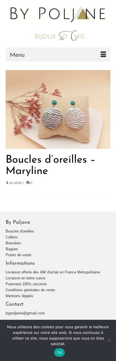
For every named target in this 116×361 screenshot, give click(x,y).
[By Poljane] (58, 23)
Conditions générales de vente (30, 290)
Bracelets (13, 243)
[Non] (109, 340)
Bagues (12, 249)
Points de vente (18, 255)
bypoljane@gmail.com (25, 313)
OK (59, 352)
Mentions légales (19, 296)
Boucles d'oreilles (20, 231)
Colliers (12, 237)
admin (18, 182)
